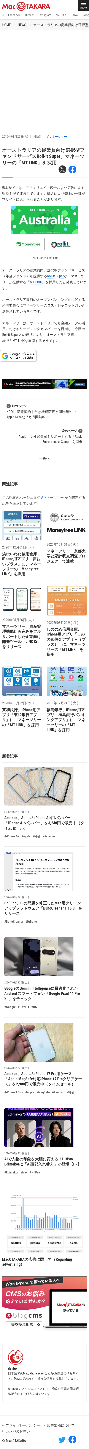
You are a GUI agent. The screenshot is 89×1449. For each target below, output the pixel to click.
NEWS (22, 25)
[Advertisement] (44, 77)
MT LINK (36, 282)
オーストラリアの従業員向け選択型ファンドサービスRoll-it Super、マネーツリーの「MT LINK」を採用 (43, 156)
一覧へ (44, 458)
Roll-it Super (55, 276)
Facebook (14, 15)
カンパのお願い (18, 1431)
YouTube (61, 15)
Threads (30, 15)
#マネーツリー (57, 136)
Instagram (45, 15)
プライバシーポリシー (23, 1425)
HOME (6, 25)
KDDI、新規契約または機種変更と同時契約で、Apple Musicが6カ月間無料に (42, 411)
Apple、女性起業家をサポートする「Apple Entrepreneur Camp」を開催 (51, 436)
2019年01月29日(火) (15, 136)
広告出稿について (61, 1425)
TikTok (74, 15)
